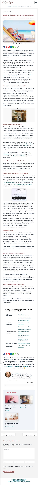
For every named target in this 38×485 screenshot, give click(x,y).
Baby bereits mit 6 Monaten (19, 155)
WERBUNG (10, 481)
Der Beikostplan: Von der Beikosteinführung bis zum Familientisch (10, 407)
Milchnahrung (12, 426)
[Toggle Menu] (32, 2)
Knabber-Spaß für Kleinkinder (26, 405)
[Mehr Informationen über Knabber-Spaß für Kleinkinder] (26, 399)
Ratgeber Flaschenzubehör (23, 320)
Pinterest (16, 366)
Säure (25, 145)
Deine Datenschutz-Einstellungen (19, 480)
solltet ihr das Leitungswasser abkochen (23, 184)
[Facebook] (5, 385)
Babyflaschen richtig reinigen (24, 343)
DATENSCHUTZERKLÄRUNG (21, 479)
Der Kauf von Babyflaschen (23, 314)
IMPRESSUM (14, 479)
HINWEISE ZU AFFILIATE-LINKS (17, 481)
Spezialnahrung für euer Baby (24, 326)
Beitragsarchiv (12, 6)
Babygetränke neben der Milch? (24, 329)
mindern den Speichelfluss (26, 144)
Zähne (25, 407)
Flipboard (25, 366)
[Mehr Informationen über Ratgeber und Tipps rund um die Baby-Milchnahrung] (11, 417)
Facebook (9, 366)
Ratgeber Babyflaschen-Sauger (24, 318)
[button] (36, 3)
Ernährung (16, 6)
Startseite (8, 6)
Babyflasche (6, 154)
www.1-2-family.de (30, 382)
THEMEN (28, 481)
